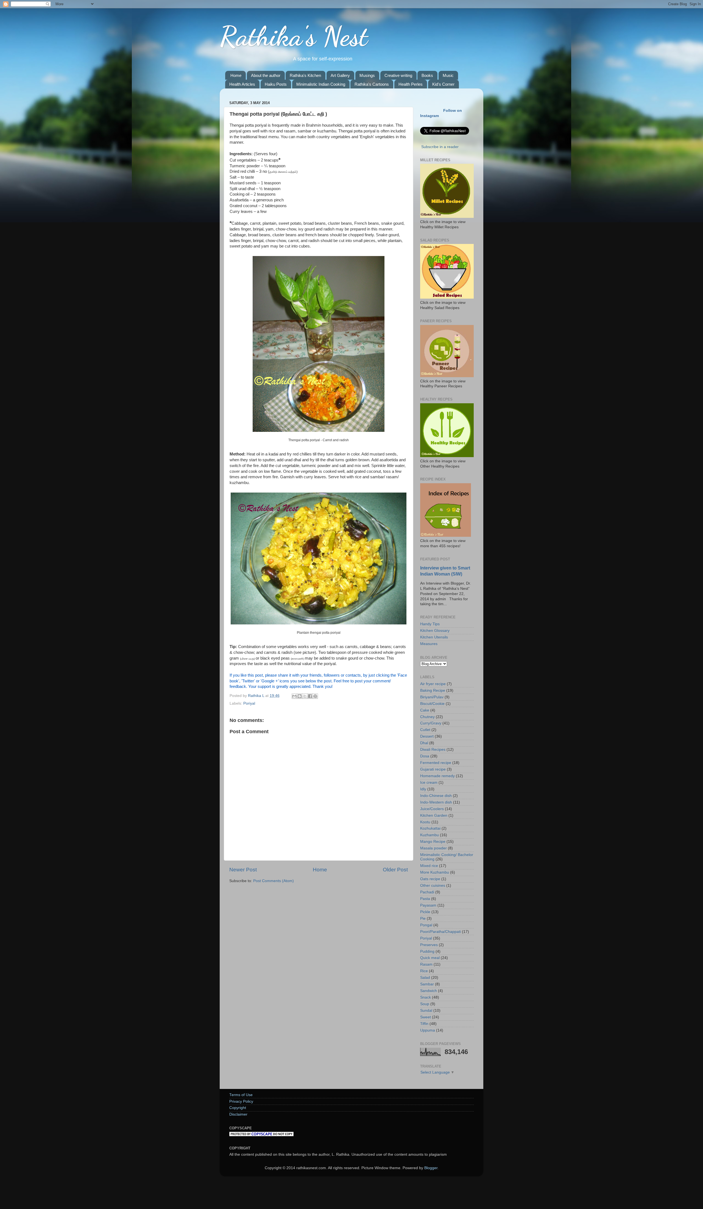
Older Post (395, 869)
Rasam (426, 964)
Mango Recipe (432, 842)
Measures (428, 644)
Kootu (425, 822)
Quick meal (430, 958)
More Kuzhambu (434, 872)
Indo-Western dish (436, 802)
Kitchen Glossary (435, 631)
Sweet (425, 1017)
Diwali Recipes (432, 749)
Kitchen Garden (433, 815)
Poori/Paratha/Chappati (440, 932)
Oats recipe (430, 879)
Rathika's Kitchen (305, 75)
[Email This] (294, 696)
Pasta (425, 899)
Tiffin (424, 1024)
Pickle (425, 912)
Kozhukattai (430, 828)
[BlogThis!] (299, 696)
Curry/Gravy (430, 723)
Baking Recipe (432, 690)
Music (448, 75)
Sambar (427, 984)
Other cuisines (432, 885)
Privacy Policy (241, 1101)
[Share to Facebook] (310, 696)
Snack (425, 997)
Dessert (427, 736)
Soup (424, 1004)
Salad (425, 977)
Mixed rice (429, 866)
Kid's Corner (443, 84)
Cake (424, 710)
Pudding (427, 951)
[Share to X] (305, 696)
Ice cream (428, 782)
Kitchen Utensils (434, 637)
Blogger (430, 1168)
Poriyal (249, 703)
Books (427, 75)
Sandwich (428, 991)
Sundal (426, 1010)
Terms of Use (241, 1095)
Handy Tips (430, 624)
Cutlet (425, 730)
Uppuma (427, 1030)
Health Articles (242, 84)
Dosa (424, 756)
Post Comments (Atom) (273, 881)
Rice (424, 971)
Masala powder (433, 848)
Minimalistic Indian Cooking (320, 84)
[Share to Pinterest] (315, 696)
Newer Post (243, 869)
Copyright (237, 1108)
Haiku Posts (276, 84)
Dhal (424, 743)
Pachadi (427, 892)
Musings (367, 75)
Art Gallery (340, 75)
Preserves (429, 945)
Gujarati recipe (433, 769)
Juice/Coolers (432, 809)
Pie (423, 918)
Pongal (426, 925)
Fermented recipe (435, 763)
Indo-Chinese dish (436, 796)
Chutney (427, 717)
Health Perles (410, 84)
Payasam (428, 905)
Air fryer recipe (433, 684)
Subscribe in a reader (440, 147)
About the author (265, 75)
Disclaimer (238, 1114)
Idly (423, 789)
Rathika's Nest (294, 36)
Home (235, 75)
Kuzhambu (429, 835)
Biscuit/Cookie (432, 704)
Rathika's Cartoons (372, 84)
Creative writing (398, 75)
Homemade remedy (437, 776)
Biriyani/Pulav (431, 697)
